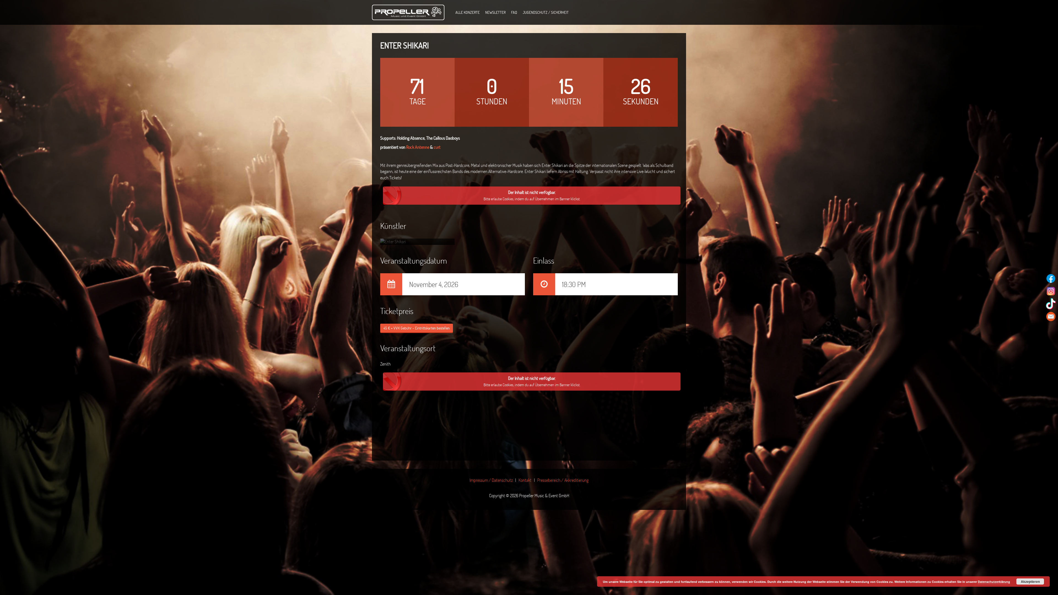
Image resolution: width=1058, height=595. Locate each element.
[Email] (1050, 316)
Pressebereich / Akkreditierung (563, 480)
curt (437, 147)
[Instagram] (1050, 291)
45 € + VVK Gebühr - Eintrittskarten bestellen (417, 328)
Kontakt (525, 480)
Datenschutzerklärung (994, 582)
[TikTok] (1050, 303)
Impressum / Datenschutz (491, 480)
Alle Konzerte (467, 12)
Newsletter (495, 12)
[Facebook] (1050, 278)
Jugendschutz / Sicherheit (546, 12)
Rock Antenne (417, 147)
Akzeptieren (1030, 581)
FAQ (514, 12)
